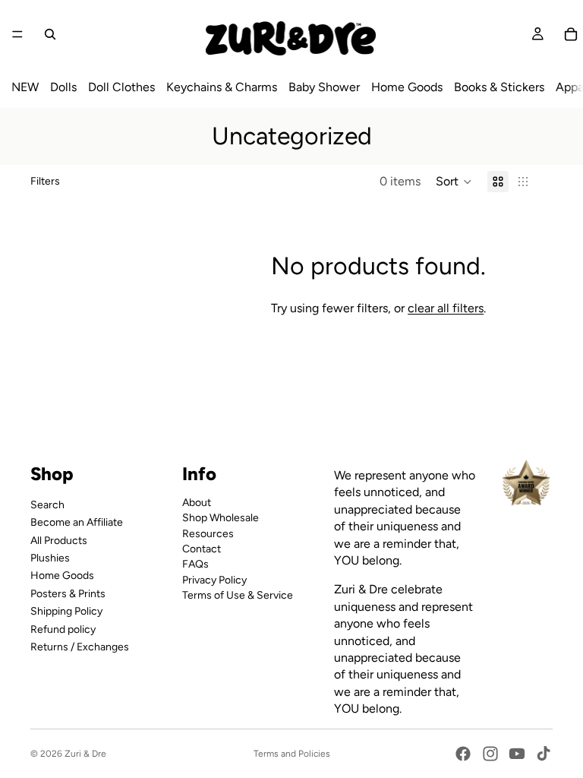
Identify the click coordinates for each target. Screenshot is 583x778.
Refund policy (63, 628)
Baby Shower (324, 87)
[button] (454, 181)
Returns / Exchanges (79, 646)
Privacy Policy (214, 579)
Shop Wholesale (220, 517)
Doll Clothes (121, 87)
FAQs (195, 564)
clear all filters (446, 308)
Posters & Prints (68, 593)
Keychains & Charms (221, 87)
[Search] (50, 34)
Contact (201, 548)
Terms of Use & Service (237, 595)
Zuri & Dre (85, 753)
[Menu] (17, 34)
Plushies (50, 557)
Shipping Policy (66, 611)
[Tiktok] (543, 754)
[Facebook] (463, 754)
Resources (208, 533)
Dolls (63, 87)
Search (47, 504)
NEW (25, 87)
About (196, 501)
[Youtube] (517, 754)
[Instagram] (490, 754)
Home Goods (407, 87)
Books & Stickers (499, 87)
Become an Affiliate (76, 522)
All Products (58, 539)
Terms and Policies (292, 753)
